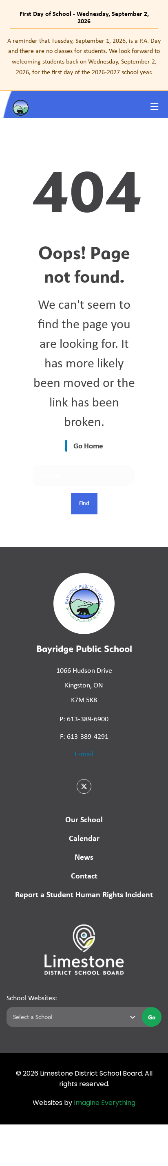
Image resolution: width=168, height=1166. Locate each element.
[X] (84, 786)
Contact (84, 875)
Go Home (88, 445)
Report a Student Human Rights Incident (84, 894)
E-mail (84, 754)
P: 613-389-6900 (84, 719)
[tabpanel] (84, 56)
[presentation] (154, 106)
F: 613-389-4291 (84, 736)
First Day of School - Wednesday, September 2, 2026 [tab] (84, 17)
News (84, 856)
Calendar (84, 837)
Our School (84, 819)
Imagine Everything (104, 1103)
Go (152, 1016)
